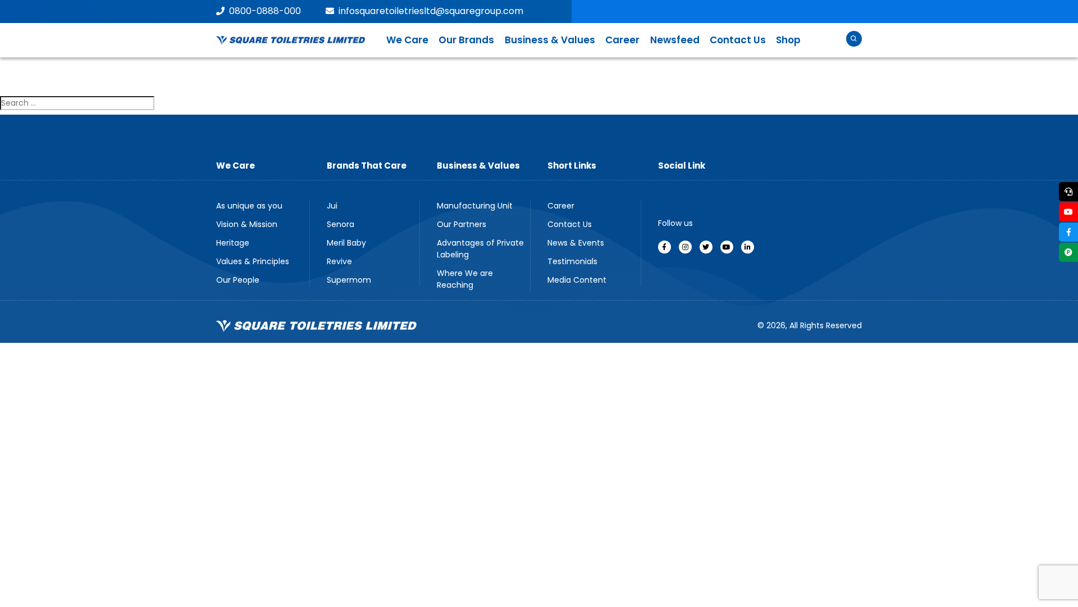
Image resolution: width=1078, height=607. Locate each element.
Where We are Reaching (465, 279)
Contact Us (738, 40)
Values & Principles (252, 261)
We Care (407, 40)
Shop (788, 40)
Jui (332, 205)
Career (622, 40)
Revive (339, 261)
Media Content (576, 280)
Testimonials (572, 261)
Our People (237, 280)
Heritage (232, 242)
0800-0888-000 (265, 10)
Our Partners (461, 224)
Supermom (349, 280)
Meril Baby (346, 242)
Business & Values (550, 40)
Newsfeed (675, 40)
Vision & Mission (246, 224)
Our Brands (466, 40)
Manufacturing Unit (475, 205)
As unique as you (249, 205)
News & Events (575, 242)
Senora (340, 224)
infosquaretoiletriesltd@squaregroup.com (431, 10)
